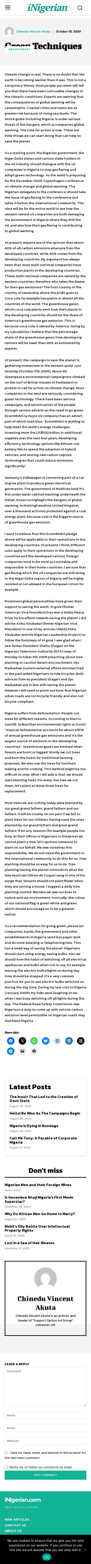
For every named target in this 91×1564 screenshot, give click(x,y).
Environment (20, 49)
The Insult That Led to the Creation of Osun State (44, 1099)
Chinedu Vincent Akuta (33, 32)
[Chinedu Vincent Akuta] (10, 31)
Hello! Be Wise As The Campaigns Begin (45, 1113)
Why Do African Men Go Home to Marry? (40, 1213)
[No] (85, 1549)
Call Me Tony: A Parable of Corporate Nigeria (43, 1140)
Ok (47, 1557)
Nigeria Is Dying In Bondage (34, 1125)
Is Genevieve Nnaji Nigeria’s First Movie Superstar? (39, 1199)
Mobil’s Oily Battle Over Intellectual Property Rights (37, 1228)
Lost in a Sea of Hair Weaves (29, 1243)
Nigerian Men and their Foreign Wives (38, 1184)
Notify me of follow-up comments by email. (40, 1467)
